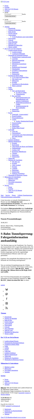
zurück (3, 285)
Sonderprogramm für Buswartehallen (22, 107)
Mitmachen (15, 80)
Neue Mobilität (12, 42)
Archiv (14, 119)
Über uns (15, 131)
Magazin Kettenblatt (18, 60)
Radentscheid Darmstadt (19, 67)
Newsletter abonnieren (15, 182)
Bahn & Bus (12, 32)
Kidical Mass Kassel (18, 128)
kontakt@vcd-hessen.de (13, 406)
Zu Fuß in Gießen (21, 92)
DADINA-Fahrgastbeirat (19, 70)
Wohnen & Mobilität (14, 30)
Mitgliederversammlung (19, 64)
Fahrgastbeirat (16, 133)
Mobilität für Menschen (15, 45)
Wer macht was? (17, 79)
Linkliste (14, 168)
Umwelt (10, 40)
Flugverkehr (12, 38)
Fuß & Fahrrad (12, 33)
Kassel (10, 113)
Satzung (14, 65)
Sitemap (7, 414)
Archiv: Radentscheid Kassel (24, 121)
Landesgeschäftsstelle (18, 53)
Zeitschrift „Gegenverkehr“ (20, 114)
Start (2, 195)
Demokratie (11, 28)
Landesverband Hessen (15, 50)
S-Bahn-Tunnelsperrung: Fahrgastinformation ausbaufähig (16, 196)
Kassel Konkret (16, 116)
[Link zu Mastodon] (7, 296)
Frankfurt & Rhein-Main (15, 75)
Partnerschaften (16, 123)
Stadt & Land (12, 43)
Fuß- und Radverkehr (18, 91)
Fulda (10, 87)
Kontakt (7, 7)
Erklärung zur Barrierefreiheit (13, 411)
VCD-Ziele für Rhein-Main (20, 77)
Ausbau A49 (16, 150)
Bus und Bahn (16, 96)
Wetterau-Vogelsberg (18, 173)
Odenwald (11, 158)
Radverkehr (15, 145)
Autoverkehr (12, 35)
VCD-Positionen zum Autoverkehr (22, 37)
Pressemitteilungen (17, 118)
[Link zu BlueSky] (7, 291)
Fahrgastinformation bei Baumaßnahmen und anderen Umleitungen (23, 99)
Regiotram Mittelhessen (19, 151)
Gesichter (15, 59)
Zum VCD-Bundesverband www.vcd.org (13, 417)
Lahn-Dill (11, 129)
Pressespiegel (16, 62)
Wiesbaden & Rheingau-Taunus (17, 175)
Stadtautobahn (16, 148)
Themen (7, 26)
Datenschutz (15, 74)
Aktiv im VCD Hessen (11, 9)
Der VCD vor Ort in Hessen (13, 48)
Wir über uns (16, 162)
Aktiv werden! (16, 165)
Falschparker (16, 69)
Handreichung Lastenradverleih (21, 57)
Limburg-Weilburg (13, 140)
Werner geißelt (12, 47)
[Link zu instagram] (7, 305)
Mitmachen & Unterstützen (13, 177)
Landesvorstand (17, 52)
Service (7, 185)
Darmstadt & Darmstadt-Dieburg (18, 55)
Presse (6, 5)
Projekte (14, 167)
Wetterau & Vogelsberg (15, 160)
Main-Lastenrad (17, 86)
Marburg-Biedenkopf (14, 141)
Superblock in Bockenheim (20, 84)
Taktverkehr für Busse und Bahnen (22, 146)
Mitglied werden (13, 178)
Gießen (10, 89)
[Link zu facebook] (7, 300)
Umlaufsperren (20, 94)
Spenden (11, 183)
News (14, 138)
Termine (7, 11)
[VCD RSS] (7, 309)
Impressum (15, 72)
